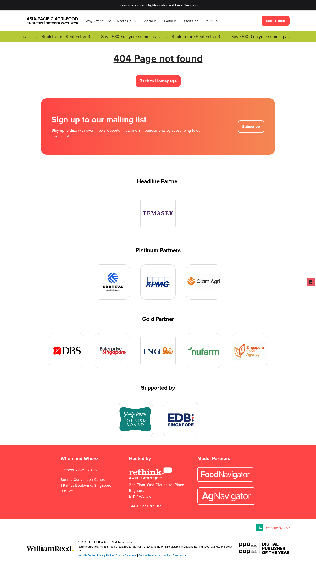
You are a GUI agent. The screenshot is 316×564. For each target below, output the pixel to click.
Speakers (149, 20)
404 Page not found (158, 58)
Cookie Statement (126, 555)
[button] (211, 21)
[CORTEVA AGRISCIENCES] (112, 282)
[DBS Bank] (66, 350)
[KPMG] (158, 282)
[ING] (158, 350)
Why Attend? (95, 20)
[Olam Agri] (203, 282)
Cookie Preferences (150, 555)
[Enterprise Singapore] (112, 350)
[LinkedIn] (311, 282)
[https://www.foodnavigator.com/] (225, 480)
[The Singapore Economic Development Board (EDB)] (180, 419)
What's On (124, 20)
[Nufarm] (203, 350)
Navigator (157, 5)
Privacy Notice (105, 555)
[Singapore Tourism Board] (135, 419)
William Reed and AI (175, 555)
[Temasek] (158, 213)
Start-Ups (191, 20)
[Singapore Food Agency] (249, 350)
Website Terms (86, 555)
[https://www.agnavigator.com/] (226, 503)
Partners (170, 20)
